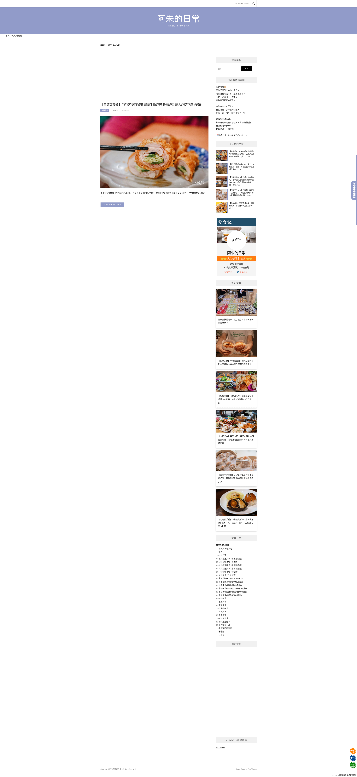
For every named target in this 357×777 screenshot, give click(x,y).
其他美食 (222, 598)
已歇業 (221, 635)
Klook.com (220, 747)
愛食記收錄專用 (225, 628)
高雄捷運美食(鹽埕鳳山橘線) (231, 582)
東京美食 (222, 605)
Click (354, 190)
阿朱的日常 (178, 19)
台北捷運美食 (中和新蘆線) (230, 569)
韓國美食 (222, 612)
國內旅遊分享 (224, 625)
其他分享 (222, 555)
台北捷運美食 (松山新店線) (230, 565)
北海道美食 (223, 608)
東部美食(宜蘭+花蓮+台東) (230, 595)
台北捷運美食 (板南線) (228, 562)
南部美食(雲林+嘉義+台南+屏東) (233, 592)
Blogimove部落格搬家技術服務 (343, 775)
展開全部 (220, 545)
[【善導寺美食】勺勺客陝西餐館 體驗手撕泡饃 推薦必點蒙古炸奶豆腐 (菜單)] (154, 152)
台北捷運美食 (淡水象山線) (230, 559)
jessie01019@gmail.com (237, 135)
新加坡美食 (223, 618)
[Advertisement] (154, 79)
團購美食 (222, 602)
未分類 (221, 632)
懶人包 (221, 552)
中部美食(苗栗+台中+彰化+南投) (233, 588)
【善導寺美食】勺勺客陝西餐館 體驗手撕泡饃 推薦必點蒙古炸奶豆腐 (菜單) (151, 104)
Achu (115, 110)
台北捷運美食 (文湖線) (228, 572)
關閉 (227, 545)
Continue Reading (112, 205)
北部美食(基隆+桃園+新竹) (230, 585)
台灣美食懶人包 (225, 549)
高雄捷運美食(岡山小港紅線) (231, 578)
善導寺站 (105, 110)
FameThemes (252, 769)
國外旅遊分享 (224, 622)
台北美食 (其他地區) (227, 575)
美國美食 (222, 615)
